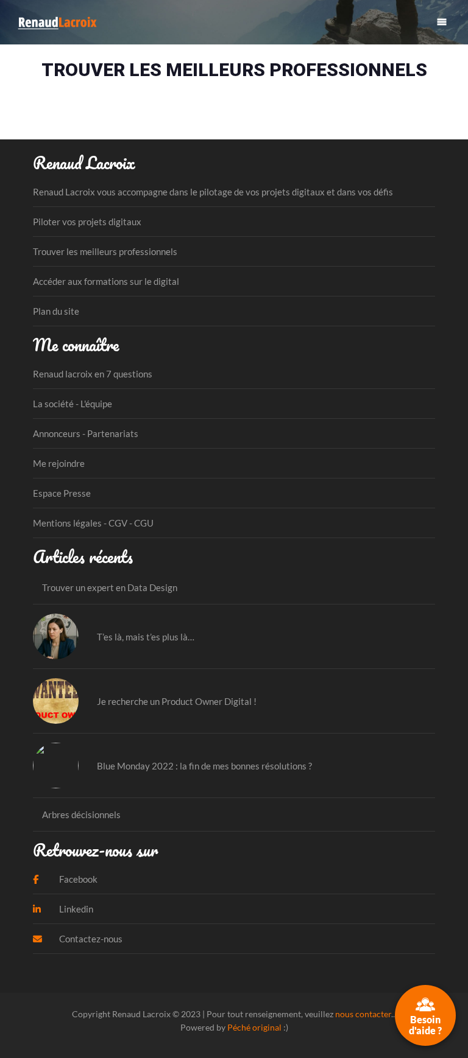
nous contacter (363, 1014)
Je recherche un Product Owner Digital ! (177, 701)
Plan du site (56, 311)
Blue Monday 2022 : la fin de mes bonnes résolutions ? (204, 765)
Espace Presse (62, 493)
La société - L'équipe (72, 403)
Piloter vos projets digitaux (87, 221)
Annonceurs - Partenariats (85, 433)
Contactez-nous (89, 938)
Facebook (77, 879)
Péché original (254, 1027)
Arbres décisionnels (81, 814)
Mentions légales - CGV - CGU (93, 522)
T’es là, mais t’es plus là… (145, 636)
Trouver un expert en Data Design (109, 587)
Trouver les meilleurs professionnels (105, 251)
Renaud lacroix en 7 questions (92, 373)
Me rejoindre (59, 463)
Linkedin (75, 908)
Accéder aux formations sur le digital (106, 281)
